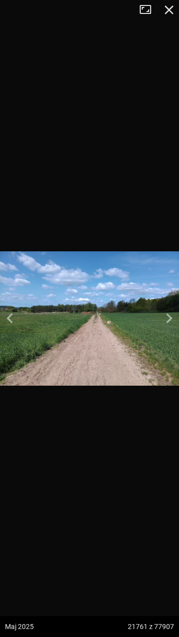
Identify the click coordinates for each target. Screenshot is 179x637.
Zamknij (169, 10)
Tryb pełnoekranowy (149, 10)
